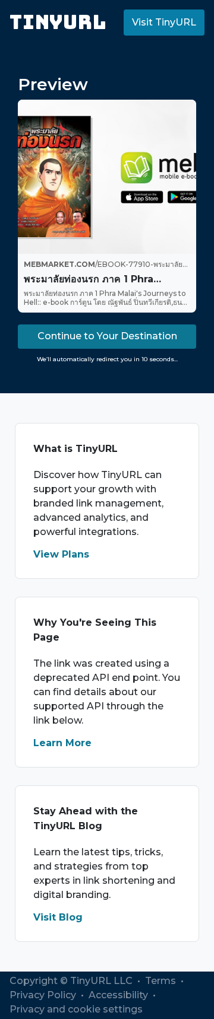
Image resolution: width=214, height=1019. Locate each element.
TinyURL (58, 22)
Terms (161, 980)
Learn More (62, 743)
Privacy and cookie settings (76, 1009)
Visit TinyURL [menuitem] (164, 22)
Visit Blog (58, 917)
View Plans (61, 554)
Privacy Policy (44, 995)
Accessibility (119, 995)
